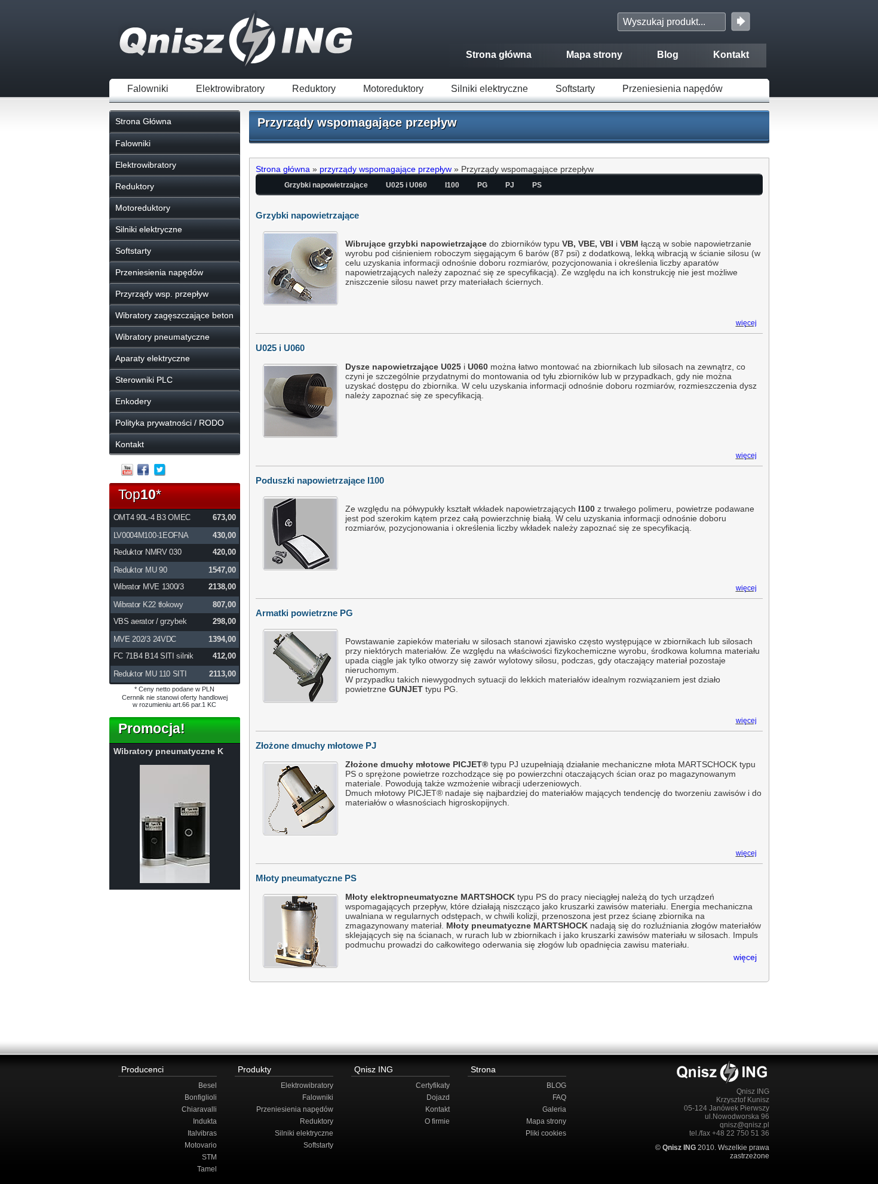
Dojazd (438, 1097)
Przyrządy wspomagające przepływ (357, 122)
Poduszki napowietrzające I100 (320, 480)
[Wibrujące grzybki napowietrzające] (175, 880)
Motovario (201, 1145)
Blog (668, 55)
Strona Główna (143, 121)
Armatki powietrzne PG (304, 613)
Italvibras (202, 1133)
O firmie (437, 1121)
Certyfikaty (433, 1085)
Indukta (205, 1121)
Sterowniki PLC (144, 380)
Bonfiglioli (201, 1097)
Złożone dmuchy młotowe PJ (316, 745)
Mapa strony (594, 55)
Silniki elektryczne (489, 89)
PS (537, 185)
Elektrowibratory (230, 89)
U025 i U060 (406, 185)
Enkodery (133, 401)
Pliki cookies (546, 1133)
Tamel (207, 1169)
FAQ (559, 1097)
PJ (509, 185)
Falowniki (147, 89)
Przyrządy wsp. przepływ (161, 294)
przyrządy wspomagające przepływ (386, 169)
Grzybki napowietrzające (326, 185)
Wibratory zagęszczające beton (174, 315)
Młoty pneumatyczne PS (306, 878)
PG (482, 185)
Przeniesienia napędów (672, 89)
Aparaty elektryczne (152, 358)
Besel (207, 1085)
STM (209, 1157)
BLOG (556, 1085)
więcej (746, 323)
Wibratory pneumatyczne (162, 337)
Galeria (554, 1109)
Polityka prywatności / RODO (169, 423)
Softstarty (575, 89)
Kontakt (731, 55)
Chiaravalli (199, 1109)
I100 (452, 185)
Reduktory (314, 89)
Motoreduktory (393, 89)
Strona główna (499, 55)
